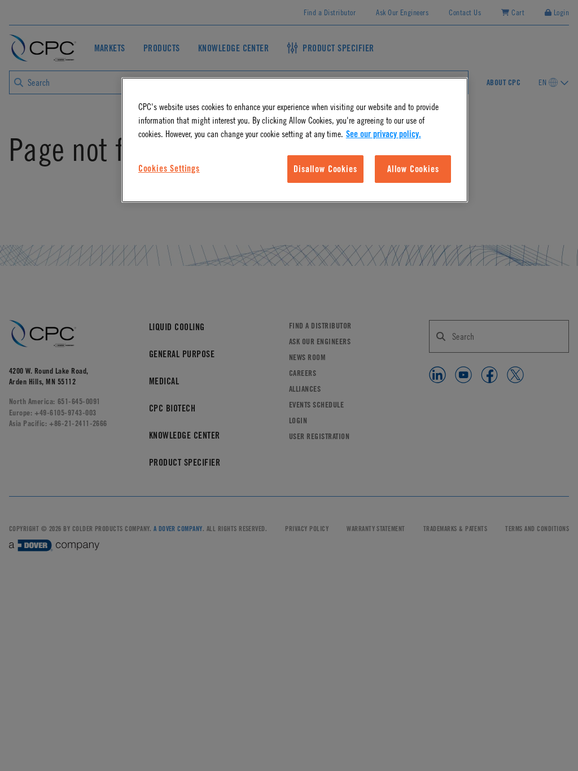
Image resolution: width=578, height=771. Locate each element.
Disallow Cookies (325, 168)
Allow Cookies (413, 168)
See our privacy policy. (383, 133)
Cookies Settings (169, 168)
